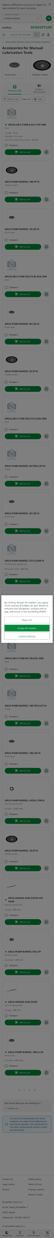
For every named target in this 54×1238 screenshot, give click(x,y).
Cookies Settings (27, 636)
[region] (27, 619)
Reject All (27, 619)
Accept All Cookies (27, 628)
